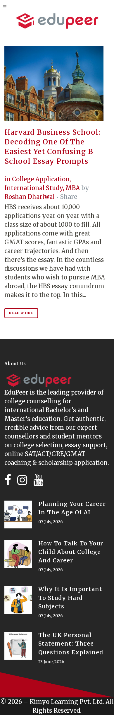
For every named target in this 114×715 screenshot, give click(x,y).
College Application (41, 179)
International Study (33, 188)
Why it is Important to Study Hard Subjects (70, 598)
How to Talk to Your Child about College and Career (70, 552)
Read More (21, 313)
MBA (72, 188)
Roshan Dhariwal (29, 196)
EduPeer (16, 392)
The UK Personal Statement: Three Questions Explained (70, 644)
